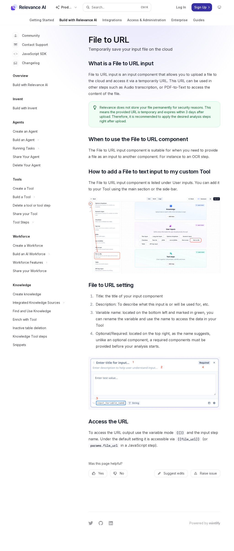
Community (31, 35)
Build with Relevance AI (78, 20)
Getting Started (41, 20)
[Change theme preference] (219, 7)
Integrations (112, 20)
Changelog (31, 63)
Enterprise (179, 20)
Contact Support (35, 45)
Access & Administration (146, 20)
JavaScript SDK (34, 54)
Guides (199, 20)
